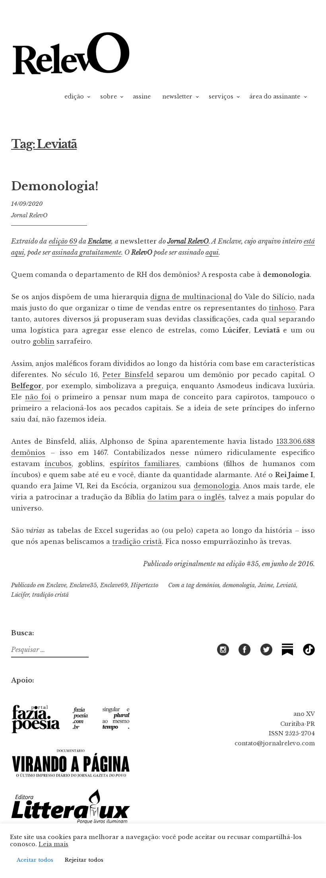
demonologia (216, 486)
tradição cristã (137, 541)
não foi (38, 397)
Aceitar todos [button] (35, 860)
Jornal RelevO (29, 215)
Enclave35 (83, 585)
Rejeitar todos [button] (84, 860)
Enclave (99, 241)
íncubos (58, 464)
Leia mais (53, 844)
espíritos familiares (144, 464)
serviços (221, 96)
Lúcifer (20, 594)
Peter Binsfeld (128, 375)
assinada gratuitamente (86, 252)
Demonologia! (55, 186)
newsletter (177, 96)
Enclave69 (114, 585)
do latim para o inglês (186, 497)
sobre (108, 96)
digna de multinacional (191, 297)
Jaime (265, 585)
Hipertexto (144, 585)
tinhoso (282, 308)
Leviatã (286, 585)
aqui (212, 252)
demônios (207, 585)
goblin (43, 341)
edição (74, 96)
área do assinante (274, 96)
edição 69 (63, 241)
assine (142, 96)
